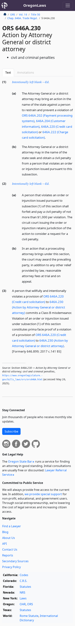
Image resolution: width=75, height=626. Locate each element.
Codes (24, 575)
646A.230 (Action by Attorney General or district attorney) (38, 307)
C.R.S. (23, 581)
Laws (23, 598)
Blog (5, 532)
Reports (7, 555)
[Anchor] (51, 81)
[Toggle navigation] (68, 5)
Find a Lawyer (11, 526)
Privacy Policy (11, 567)
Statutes (25, 587)
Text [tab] (8, 73)
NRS (22, 592)
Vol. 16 (23, 14)
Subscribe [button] (11, 431)
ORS (12, 14)
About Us (8, 538)
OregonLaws (34, 5)
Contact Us (9, 549)
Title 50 (35, 14)
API (4, 544)
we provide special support (43, 494)
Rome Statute (29, 616)
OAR (23, 604)
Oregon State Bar (20, 461)
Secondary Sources (15, 561)
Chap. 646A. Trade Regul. (22, 18)
